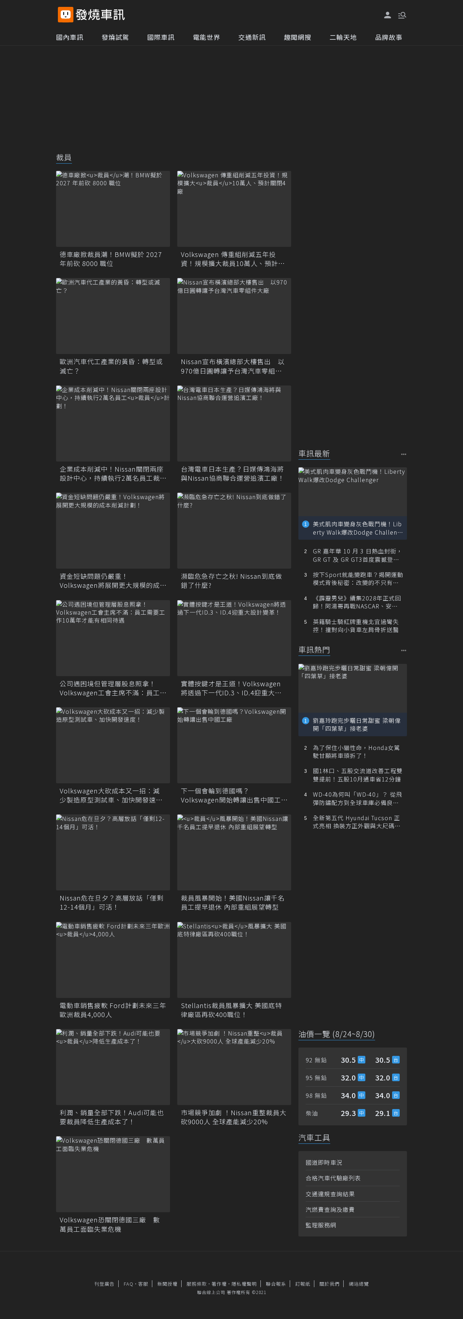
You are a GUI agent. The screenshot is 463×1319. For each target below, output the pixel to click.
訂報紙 (302, 1283)
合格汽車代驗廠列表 (333, 1177)
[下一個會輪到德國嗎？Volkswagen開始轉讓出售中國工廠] (234, 745)
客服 (143, 1283)
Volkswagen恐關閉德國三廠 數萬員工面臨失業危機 (110, 1224)
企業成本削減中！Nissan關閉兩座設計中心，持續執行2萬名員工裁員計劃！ (111, 473)
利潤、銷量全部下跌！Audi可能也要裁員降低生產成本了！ (112, 1117)
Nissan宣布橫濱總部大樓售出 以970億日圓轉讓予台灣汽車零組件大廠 (233, 366)
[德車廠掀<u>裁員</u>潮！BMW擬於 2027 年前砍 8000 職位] (113, 209)
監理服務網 (321, 1225)
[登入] (388, 15)
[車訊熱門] (404, 650)
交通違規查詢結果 (330, 1193)
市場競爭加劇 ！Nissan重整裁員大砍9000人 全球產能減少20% (233, 1117)
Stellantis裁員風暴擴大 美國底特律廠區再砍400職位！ (231, 1010)
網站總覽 (359, 1283)
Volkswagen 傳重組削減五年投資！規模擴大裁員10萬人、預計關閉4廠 (233, 259)
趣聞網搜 (297, 37)
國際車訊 (161, 37)
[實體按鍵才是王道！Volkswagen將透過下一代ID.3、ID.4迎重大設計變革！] (234, 638)
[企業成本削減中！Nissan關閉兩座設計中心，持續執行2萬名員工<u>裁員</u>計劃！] (113, 423)
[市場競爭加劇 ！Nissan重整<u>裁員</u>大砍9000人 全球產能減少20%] (234, 1067)
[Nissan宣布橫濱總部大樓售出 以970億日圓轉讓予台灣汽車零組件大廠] (234, 316)
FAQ (128, 1283)
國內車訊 (70, 37)
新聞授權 (167, 1283)
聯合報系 (276, 1283)
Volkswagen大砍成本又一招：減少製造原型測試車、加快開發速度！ (110, 795)
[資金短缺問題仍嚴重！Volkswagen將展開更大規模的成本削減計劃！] (113, 531)
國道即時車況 (324, 1162)
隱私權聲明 (244, 1283)
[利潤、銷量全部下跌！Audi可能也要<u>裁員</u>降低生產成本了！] (113, 1067)
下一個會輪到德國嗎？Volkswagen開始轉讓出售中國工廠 (231, 795)
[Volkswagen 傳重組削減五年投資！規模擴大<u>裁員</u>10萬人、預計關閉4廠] (234, 209)
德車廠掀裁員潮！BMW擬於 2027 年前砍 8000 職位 (111, 259)
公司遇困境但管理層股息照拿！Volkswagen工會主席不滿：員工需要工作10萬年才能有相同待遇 (110, 688)
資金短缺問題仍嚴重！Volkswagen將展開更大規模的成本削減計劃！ (110, 581)
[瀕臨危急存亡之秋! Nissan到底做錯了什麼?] (234, 531)
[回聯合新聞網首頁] (65, 14)
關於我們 (329, 1283)
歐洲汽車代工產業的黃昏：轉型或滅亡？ (111, 366)
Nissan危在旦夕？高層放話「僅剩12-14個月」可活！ (111, 902)
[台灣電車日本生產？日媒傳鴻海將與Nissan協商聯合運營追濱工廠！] (234, 423)
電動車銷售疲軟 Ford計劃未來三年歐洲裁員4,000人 (113, 1010)
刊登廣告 (104, 1283)
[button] (401, 14)
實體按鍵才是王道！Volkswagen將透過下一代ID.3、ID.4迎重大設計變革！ (231, 688)
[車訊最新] (404, 454)
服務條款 (197, 1283)
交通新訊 (252, 37)
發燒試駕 (115, 37)
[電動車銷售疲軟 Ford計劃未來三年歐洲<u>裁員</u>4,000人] (113, 960)
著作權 (219, 1283)
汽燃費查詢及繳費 (330, 1209)
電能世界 (206, 37)
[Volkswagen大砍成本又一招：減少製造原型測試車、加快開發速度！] (113, 745)
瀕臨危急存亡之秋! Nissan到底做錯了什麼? (231, 581)
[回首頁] (100, 14)
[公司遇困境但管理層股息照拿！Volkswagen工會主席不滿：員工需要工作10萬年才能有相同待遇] (113, 638)
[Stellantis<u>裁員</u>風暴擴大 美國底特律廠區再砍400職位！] (234, 960)
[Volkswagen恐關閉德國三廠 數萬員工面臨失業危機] (113, 1174)
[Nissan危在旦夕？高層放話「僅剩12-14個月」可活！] (113, 852)
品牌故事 (389, 37)
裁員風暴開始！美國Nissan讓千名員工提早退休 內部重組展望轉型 (233, 902)
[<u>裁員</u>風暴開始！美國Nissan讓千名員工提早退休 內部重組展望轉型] (234, 852)
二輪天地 (343, 37)
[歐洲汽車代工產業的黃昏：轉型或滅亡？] (113, 316)
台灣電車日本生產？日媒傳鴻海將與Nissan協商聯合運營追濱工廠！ (233, 473)
